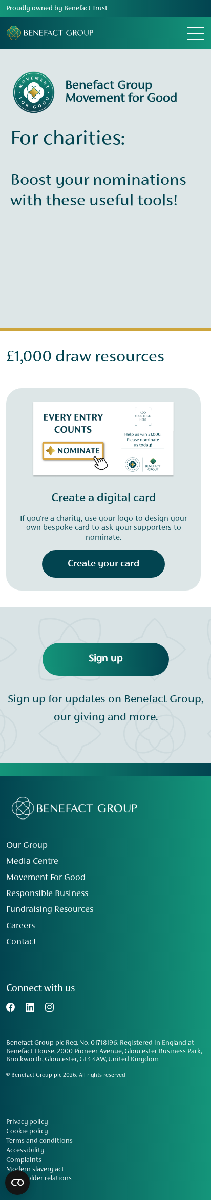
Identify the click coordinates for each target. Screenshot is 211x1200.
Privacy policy (27, 1122)
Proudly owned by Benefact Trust (57, 8)
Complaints (23, 1160)
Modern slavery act (35, 1169)
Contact (21, 942)
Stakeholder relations (39, 1179)
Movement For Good (46, 878)
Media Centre (32, 861)
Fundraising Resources (49, 910)
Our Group (27, 845)
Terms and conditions (39, 1141)
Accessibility (25, 1150)
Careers (20, 926)
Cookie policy (27, 1131)
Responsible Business (47, 894)
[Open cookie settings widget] (17, 1182)
